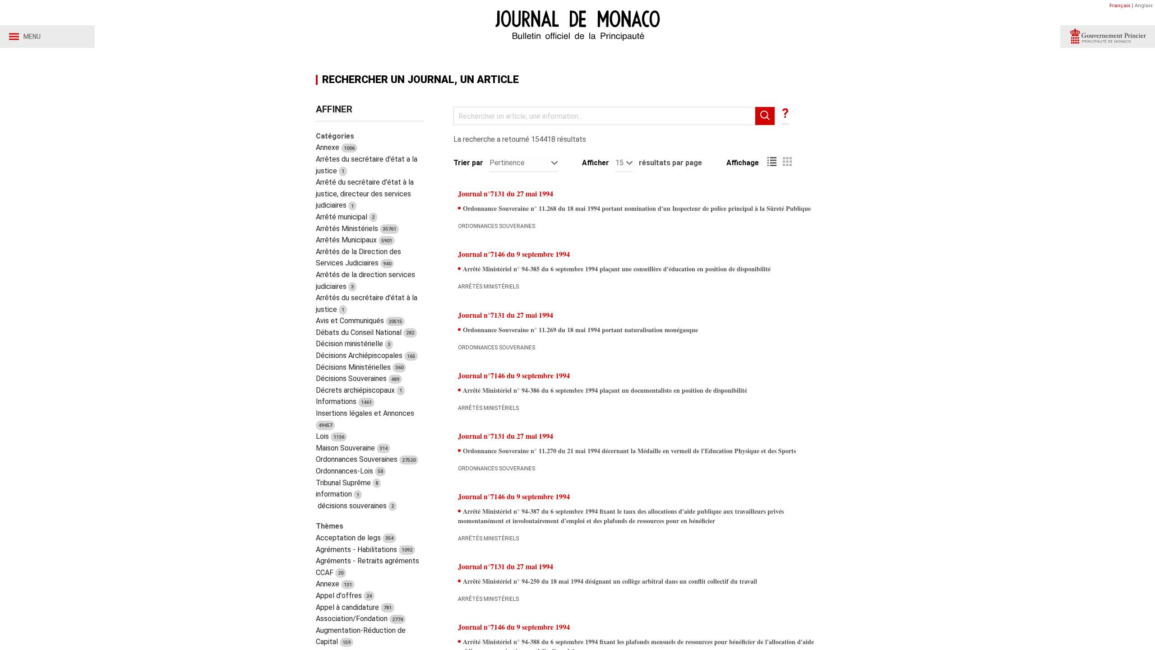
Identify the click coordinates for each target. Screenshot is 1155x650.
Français (1120, 6)
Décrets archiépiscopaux (359, 390)
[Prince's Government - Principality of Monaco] (1107, 36)
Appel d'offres (344, 595)
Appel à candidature (354, 607)
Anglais (1144, 6)
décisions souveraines (355, 505)
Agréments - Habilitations (364, 549)
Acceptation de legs (354, 538)
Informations (344, 401)
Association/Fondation (359, 618)
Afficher (595, 162)
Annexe (335, 147)
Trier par (468, 162)
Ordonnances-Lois (349, 471)
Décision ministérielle (353, 343)
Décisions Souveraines (357, 378)
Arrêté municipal (345, 217)
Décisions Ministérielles (359, 367)
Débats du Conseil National (365, 332)
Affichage (742, 162)
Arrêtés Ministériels (356, 228)
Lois (330, 436)
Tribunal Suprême (347, 482)
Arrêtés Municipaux (354, 240)
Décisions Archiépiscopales (365, 355)
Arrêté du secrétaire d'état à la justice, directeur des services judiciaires (365, 193)
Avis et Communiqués (359, 320)
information (337, 494)
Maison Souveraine (352, 448)
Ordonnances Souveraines (366, 459)
